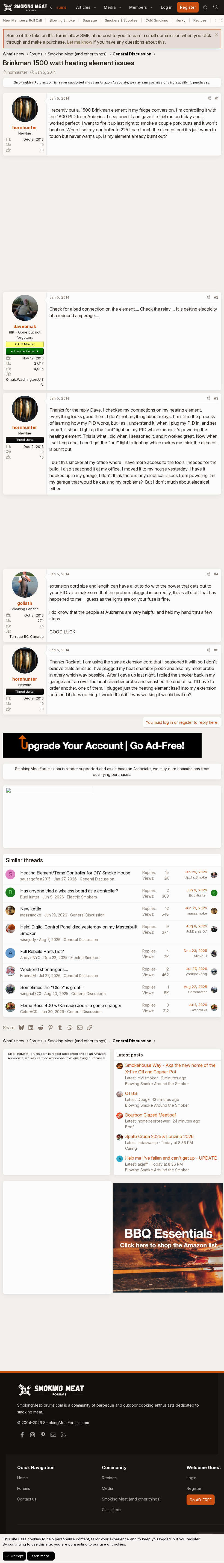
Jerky (180, 20)
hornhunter (17, 72)
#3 (216, 398)
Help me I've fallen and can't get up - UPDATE (171, 1158)
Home (22, 1477)
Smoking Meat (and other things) (131, 1499)
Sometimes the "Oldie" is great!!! (52, 987)
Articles (83, 7)
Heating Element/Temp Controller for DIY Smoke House (75, 873)
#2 (216, 297)
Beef (129, 1126)
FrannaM (28, 975)
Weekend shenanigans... (44, 969)
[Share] (209, 98)
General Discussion (97, 879)
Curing (131, 1148)
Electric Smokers (82, 897)
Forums (59, 7)
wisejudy (28, 939)
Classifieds (111, 1509)
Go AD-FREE (201, 1499)
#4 (216, 574)
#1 (216, 98)
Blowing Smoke (62, 20)
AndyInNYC (30, 957)
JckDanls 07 (196, 931)
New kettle (30, 909)
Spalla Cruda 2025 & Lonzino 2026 (159, 1136)
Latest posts (129, 1055)
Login (191, 1477)
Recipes (200, 20)
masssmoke (30, 915)
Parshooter (197, 992)
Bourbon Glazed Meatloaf (150, 1115)
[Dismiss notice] (216, 35)
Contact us (26, 1499)
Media (110, 7)
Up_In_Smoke (196, 877)
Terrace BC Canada (26, 636)
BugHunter (29, 897)
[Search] (215, 7)
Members (138, 7)
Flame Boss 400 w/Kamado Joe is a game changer (70, 1005)
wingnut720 (30, 993)
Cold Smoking (157, 20)
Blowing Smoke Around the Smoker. (157, 1083)
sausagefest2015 (35, 879)
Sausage (90, 20)
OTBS (131, 1093)
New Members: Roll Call (22, 20)
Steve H (200, 956)
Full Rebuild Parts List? (42, 951)
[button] (95, 7)
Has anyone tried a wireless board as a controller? (69, 891)
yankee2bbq (196, 974)
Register (194, 1488)
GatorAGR (28, 1011)
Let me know (79, 42)
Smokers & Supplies (121, 20)
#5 (216, 650)
